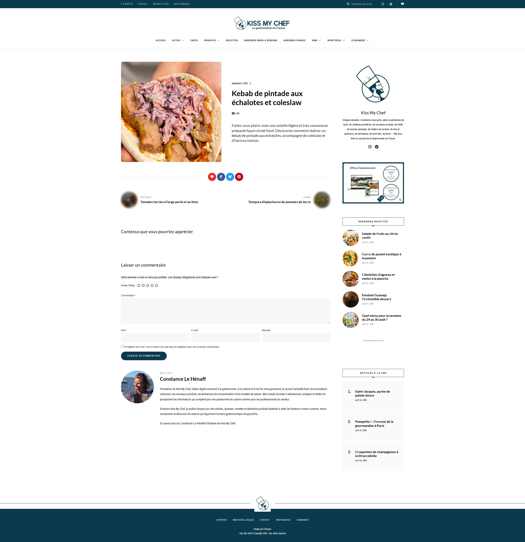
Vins (314, 40)
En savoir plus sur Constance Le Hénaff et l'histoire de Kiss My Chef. (198, 423)
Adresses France (294, 40)
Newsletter (161, 4)
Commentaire (128, 295)
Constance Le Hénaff (183, 379)
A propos (127, 4)
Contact (143, 4)
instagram (383, 4)
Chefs (194, 40)
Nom (124, 330)
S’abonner (358, 40)
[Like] (212, 177)
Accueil (161, 40)
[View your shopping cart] (402, 4)
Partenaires (182, 4)
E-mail (195, 330)
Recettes (232, 40)
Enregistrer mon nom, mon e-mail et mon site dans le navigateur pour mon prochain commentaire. (172, 346)
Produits (210, 40)
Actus (176, 40)
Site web (266, 330)
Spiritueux (334, 40)
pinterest (391, 4)
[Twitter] (230, 177)
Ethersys (267, 529)
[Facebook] (221, 177)
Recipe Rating (128, 285)
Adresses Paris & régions (260, 40)
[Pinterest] (239, 177)
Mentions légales (243, 520)
